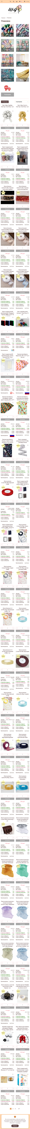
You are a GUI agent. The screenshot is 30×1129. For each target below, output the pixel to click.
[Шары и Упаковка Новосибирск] (15, 9)
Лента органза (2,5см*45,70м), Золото (7, 777)
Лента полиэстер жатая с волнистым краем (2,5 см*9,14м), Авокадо (7, 945)
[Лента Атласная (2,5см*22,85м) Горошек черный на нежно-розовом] (22, 239)
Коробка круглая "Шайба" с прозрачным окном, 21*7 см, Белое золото (22, 986)
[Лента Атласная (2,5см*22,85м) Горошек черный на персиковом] (7, 239)
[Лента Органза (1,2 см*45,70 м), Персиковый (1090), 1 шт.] (7, 619)
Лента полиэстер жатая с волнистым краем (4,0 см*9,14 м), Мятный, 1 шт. (22, 861)
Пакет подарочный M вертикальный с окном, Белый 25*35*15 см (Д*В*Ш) (7, 356)
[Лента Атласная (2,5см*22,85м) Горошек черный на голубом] (22, 281)
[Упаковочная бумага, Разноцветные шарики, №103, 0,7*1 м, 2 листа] (22, 408)
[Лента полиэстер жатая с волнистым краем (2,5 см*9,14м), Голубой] (22, 912)
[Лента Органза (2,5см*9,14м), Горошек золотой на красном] (22, 197)
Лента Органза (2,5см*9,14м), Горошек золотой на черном (7, 188)
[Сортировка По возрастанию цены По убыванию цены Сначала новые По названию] (22, 102)
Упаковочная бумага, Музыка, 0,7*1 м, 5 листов (7, 1069)
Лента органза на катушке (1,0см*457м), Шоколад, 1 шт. (7, 819)
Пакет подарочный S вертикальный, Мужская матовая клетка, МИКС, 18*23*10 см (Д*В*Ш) (7, 149)
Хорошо (15, 1125)
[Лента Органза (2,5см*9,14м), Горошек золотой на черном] (7, 197)
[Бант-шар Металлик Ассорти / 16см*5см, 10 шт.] (22, 322)
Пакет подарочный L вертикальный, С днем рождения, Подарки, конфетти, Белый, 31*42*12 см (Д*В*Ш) (22, 1070)
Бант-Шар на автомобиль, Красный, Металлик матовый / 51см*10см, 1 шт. (22, 1028)
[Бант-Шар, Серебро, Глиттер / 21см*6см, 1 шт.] (7, 116)
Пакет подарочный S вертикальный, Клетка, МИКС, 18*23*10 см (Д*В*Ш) (22, 149)
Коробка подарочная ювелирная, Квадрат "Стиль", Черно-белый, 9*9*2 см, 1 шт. (7, 1028)
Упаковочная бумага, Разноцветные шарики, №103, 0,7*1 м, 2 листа (22, 398)
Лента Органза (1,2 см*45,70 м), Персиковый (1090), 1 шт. (7, 610)
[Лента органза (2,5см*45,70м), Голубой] (22, 703)
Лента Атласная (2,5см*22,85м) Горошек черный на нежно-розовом (22, 230)
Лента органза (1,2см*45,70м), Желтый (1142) (7, 694)
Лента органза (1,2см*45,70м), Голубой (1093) (22, 610)
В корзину (7, 128)
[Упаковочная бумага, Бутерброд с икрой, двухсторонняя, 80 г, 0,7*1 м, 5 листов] (7, 408)
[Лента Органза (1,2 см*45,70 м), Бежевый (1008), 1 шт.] (7, 661)
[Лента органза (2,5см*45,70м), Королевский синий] (22, 745)
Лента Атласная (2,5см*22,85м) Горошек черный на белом (7, 271)
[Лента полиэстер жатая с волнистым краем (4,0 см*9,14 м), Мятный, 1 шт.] (22, 870)
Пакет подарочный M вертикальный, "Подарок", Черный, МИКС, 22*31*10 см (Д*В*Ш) (7, 313)
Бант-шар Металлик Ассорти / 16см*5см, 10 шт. (22, 313)
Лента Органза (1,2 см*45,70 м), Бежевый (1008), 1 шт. (7, 651)
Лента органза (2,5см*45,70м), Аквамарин (22, 778)
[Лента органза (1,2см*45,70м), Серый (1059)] (7, 577)
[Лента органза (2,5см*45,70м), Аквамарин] (22, 787)
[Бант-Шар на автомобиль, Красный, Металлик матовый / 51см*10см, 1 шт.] (22, 1037)
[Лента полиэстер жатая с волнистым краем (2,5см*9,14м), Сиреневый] (7, 912)
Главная (3, 17)
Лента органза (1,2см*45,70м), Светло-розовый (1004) (22, 568)
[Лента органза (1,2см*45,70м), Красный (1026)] (7, 492)
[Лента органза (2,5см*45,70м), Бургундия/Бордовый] (7, 745)
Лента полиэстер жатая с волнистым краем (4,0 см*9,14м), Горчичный (7, 861)
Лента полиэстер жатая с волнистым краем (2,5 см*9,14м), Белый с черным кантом (22, 819)
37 (19, 1108)
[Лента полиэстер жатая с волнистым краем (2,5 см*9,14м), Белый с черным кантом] (22, 829)
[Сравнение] (16, 1)
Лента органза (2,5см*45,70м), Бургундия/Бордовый (7, 736)
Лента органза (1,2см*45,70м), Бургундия (22, 650)
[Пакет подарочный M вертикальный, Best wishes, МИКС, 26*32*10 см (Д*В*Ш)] (22, 492)
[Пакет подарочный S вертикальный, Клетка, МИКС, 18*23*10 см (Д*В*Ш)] (22, 158)
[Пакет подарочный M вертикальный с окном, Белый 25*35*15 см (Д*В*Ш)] (7, 365)
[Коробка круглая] (22, 996)
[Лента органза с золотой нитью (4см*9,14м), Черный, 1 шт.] (7, 996)
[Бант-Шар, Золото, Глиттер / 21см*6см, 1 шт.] (22, 116)
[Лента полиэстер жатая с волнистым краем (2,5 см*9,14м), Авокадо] (7, 954)
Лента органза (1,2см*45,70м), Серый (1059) (7, 568)
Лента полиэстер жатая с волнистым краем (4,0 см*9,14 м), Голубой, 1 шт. (22, 945)
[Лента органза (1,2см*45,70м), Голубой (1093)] (22, 619)
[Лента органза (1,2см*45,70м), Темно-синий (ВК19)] (22, 535)
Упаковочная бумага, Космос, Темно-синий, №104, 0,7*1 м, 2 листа (7, 441)
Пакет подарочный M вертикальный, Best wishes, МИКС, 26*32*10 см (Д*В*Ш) (22, 483)
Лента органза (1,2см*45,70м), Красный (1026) (7, 483)
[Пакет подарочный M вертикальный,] (7, 322)
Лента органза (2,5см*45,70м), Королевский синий (22, 736)
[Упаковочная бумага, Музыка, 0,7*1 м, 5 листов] (7, 1079)
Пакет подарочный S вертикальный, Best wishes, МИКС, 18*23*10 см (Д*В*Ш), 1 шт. (7, 526)
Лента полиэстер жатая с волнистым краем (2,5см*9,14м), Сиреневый (7, 903)
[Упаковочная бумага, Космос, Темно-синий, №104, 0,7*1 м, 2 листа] (7, 450)
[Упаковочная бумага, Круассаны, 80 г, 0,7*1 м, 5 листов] (22, 365)
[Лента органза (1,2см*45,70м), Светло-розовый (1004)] (22, 577)
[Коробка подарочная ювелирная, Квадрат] (7, 1037)
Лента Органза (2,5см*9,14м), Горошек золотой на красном (22, 188)
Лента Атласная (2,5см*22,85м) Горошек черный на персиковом (7, 230)
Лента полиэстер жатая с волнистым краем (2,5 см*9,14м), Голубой (22, 903)
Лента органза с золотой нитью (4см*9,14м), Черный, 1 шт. (7, 986)
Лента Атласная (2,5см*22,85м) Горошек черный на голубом (22, 271)
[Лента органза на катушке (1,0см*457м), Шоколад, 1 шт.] (7, 829)
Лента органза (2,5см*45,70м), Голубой (22, 693)
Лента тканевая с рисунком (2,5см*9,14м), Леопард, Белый (22, 441)
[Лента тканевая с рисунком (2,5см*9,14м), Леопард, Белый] (22, 450)
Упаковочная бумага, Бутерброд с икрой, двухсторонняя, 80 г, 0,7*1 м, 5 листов (7, 398)
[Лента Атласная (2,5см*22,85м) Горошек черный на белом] (7, 281)
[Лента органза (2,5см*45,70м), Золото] (7, 787)
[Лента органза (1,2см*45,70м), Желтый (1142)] (7, 703)
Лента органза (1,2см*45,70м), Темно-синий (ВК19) (22, 526)
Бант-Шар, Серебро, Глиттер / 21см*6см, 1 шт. (7, 106)
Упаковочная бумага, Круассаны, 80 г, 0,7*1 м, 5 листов (22, 356)
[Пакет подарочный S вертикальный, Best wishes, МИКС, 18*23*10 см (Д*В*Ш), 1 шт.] (7, 535)
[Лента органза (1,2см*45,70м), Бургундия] (22, 661)
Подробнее (17, 1122)
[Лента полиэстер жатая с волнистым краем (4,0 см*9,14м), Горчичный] (7, 870)
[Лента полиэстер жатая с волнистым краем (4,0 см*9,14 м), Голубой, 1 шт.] (22, 954)
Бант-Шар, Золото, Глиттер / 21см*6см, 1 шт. (22, 106)
